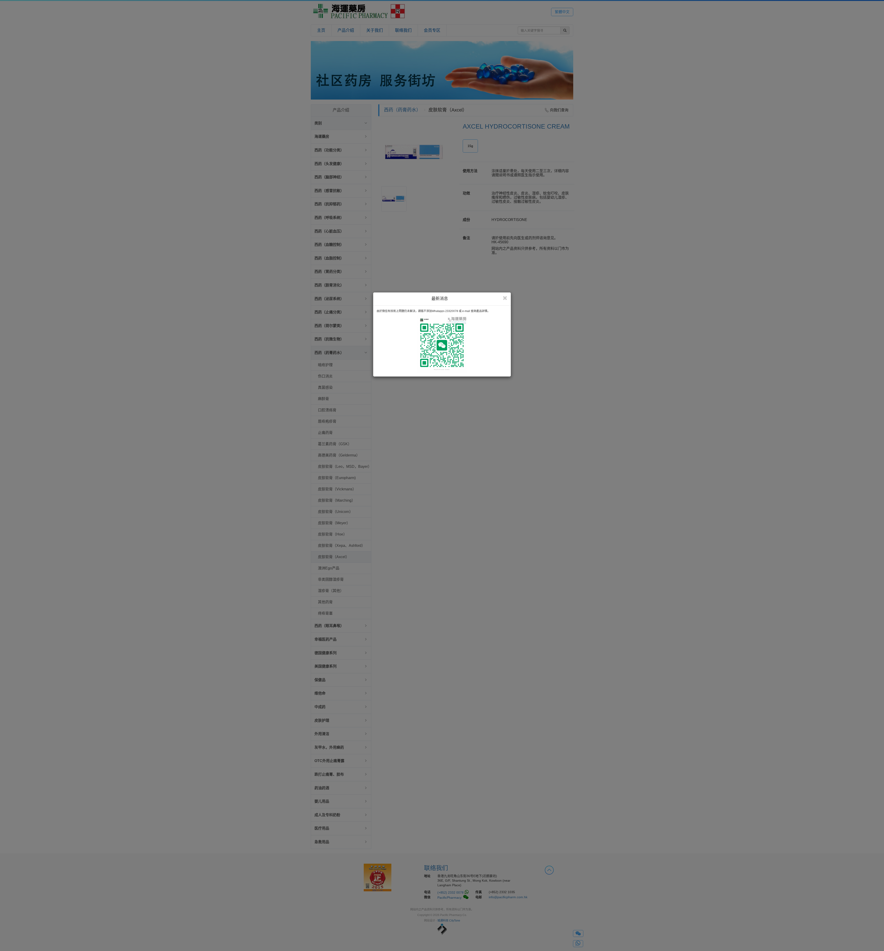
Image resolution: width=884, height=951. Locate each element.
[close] (505, 298)
